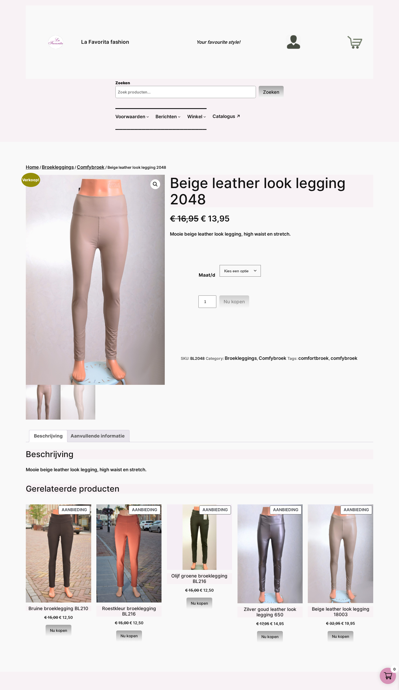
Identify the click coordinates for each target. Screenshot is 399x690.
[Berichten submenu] (179, 116)
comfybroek (344, 358)
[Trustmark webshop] (8, 686)
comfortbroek (313, 358)
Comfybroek (90, 167)
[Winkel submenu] (204, 116)
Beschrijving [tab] (48, 436)
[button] (155, 184)
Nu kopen (234, 301)
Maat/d (207, 275)
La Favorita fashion (105, 42)
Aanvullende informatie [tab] (98, 436)
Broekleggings (58, 167)
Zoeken (271, 92)
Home (32, 167)
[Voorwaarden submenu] (147, 116)
